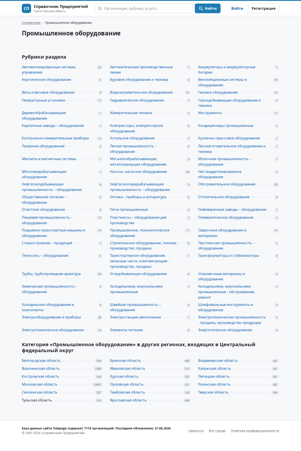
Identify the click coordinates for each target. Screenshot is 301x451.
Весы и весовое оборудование (48, 92)
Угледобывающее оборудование (138, 273)
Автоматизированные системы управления (49, 70)
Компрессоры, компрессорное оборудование (136, 128)
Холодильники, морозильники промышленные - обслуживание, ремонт (226, 292)
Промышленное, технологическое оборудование (139, 233)
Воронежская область (41, 368)
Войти (237, 8)
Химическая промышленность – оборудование (49, 289)
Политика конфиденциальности (255, 431)
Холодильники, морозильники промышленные (136, 289)
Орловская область (127, 384)
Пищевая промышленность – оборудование (47, 220)
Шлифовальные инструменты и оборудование (225, 307)
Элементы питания (126, 329)
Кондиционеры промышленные (225, 125)
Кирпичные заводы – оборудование (53, 125)
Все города (217, 431)
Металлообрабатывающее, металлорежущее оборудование (138, 161)
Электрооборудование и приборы (51, 317)
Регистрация (263, 8)
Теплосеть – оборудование (45, 255)
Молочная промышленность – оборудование (224, 161)
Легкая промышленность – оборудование (133, 149)
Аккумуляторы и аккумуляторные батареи (226, 70)
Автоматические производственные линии (141, 70)
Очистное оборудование (43, 209)
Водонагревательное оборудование (141, 92)
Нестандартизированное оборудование (220, 174)
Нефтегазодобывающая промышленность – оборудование (52, 187)
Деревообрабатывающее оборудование (44, 115)
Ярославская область (128, 400)
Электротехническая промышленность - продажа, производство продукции (232, 320)
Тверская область (213, 392)
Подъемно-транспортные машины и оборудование (53, 233)
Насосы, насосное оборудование (138, 171)
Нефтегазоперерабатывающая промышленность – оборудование (140, 187)
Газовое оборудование (218, 92)
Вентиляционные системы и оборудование (222, 82)
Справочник (31, 22)
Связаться (196, 431)
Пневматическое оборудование (225, 217)
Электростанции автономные (135, 317)
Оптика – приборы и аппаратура (138, 196)
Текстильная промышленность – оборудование (226, 245)
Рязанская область (214, 384)
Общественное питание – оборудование (44, 199)
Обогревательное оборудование (226, 184)
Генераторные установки (43, 100)
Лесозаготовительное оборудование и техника (232, 149)
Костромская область (40, 376)
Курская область (124, 376)
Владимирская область (218, 360)
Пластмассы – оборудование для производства (138, 220)
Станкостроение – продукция (47, 242)
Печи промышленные (129, 209)
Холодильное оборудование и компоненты (48, 307)
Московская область (40, 384)
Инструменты (210, 112)
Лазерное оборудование (43, 146)
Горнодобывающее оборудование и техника (229, 103)
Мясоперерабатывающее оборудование (44, 174)
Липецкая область (214, 376)
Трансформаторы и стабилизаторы (228, 255)
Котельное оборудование (132, 138)
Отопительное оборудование (224, 196)
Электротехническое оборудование (53, 329)
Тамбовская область (127, 392)
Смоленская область (40, 392)
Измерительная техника (131, 112)
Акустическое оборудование (46, 79)
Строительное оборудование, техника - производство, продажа (144, 245)
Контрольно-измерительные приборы (55, 138)
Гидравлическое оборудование (137, 100)
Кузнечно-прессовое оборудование (229, 138)
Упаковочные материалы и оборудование (221, 276)
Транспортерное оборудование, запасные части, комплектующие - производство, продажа (139, 261)
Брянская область (125, 360)
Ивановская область (127, 368)
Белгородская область (41, 360)
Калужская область (214, 368)
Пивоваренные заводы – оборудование (232, 209)
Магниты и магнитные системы (49, 158)
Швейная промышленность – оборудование (135, 307)
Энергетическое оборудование (225, 329)
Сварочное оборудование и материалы (222, 233)
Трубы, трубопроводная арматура (51, 273)
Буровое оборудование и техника (139, 79)
